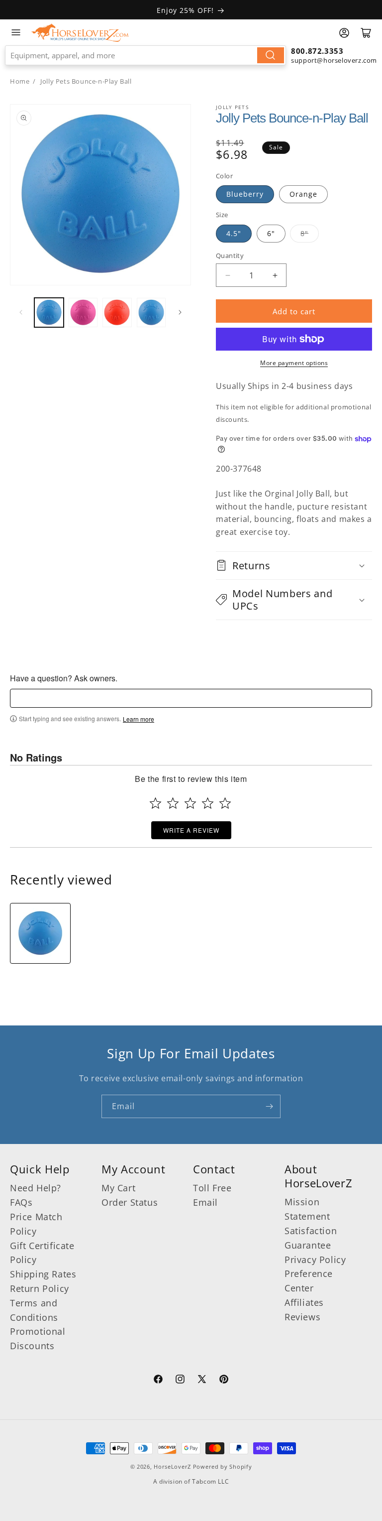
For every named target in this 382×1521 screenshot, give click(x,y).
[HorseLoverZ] (80, 32)
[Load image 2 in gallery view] (83, 312)
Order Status (129, 1202)
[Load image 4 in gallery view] (151, 312)
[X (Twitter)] (202, 1380)
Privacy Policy (315, 1260)
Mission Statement (307, 1209)
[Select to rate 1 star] (155, 803)
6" (271, 233)
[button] (294, 565)
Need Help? (35, 1188)
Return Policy (39, 1288)
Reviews (302, 1317)
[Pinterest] (224, 1380)
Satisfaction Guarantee (311, 1238)
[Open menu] (16, 32)
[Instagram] (180, 1380)
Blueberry (245, 194)
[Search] (270, 55)
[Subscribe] (269, 1106)
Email (205, 1202)
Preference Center (309, 1281)
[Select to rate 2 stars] (173, 803)
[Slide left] (21, 312)
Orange (303, 194)
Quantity (230, 255)
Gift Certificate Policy (42, 1253)
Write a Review (191, 830)
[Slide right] (180, 312)
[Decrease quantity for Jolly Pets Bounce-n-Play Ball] (227, 275)
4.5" (233, 233)
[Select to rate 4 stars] (207, 803)
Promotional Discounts (38, 1338)
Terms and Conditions (34, 1310)
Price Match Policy (36, 1224)
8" (304, 233)
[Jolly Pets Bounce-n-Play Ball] (40, 933)
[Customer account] (344, 33)
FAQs (21, 1202)
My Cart (118, 1188)
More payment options (294, 363)
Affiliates (304, 1302)
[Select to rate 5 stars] (225, 803)
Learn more (138, 719)
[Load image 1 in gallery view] (49, 312)
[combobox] (145, 55)
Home (19, 81)
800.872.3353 (317, 51)
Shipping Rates (43, 1274)
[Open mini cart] (366, 33)
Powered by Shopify (222, 1466)
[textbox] (191, 698)
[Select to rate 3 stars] (190, 803)
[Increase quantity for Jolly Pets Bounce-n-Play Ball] (275, 275)
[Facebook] (158, 1380)
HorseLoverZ (172, 1466)
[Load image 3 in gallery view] (117, 312)
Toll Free (212, 1188)
